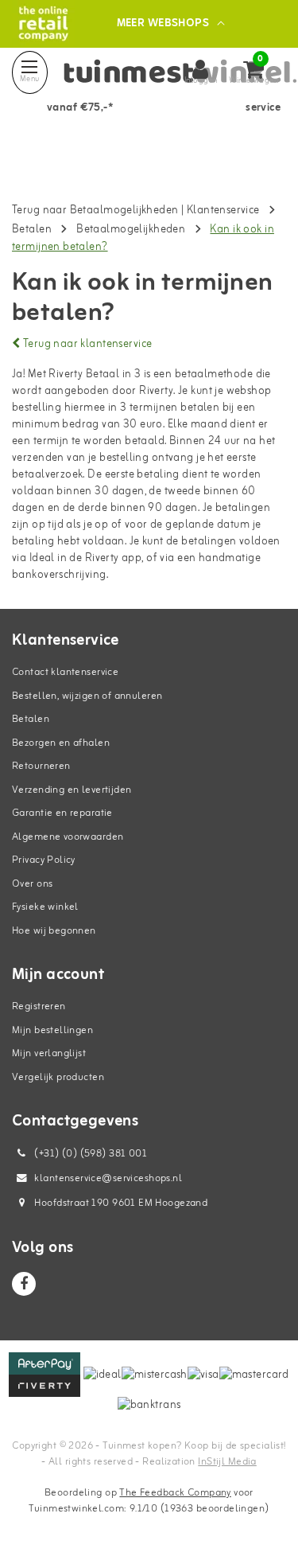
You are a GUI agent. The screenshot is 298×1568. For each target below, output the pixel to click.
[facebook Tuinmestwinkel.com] (24, 1284)
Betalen (32, 229)
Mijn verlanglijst (49, 1053)
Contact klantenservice (65, 672)
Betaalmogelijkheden (130, 229)
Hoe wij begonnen (54, 930)
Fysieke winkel (45, 907)
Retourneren (41, 766)
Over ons (32, 884)
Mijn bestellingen (52, 1030)
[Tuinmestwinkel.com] (43, 23)
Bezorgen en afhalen (61, 743)
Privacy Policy (43, 860)
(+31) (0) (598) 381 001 (89, 1153)
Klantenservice (223, 210)
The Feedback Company (174, 1492)
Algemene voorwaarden (67, 837)
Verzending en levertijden (72, 790)
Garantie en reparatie (62, 813)
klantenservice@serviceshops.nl (108, 1178)
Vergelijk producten (58, 1077)
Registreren (39, 1006)
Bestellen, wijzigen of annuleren (87, 696)
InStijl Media (227, 1461)
